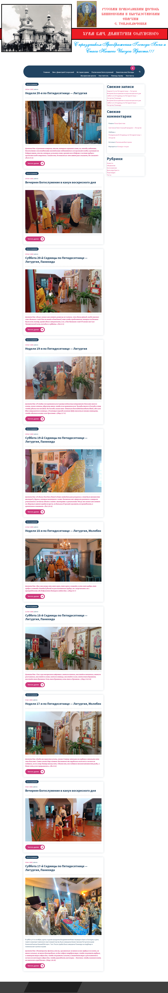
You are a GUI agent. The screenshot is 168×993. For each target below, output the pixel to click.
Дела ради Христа (113, 170)
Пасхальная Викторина (124, 142)
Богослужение (32, 84)
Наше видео (111, 173)
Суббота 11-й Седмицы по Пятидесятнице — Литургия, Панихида (122, 104)
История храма (83, 72)
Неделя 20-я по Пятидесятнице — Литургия (56, 93)
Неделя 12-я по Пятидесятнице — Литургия (122, 91)
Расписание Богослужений (102, 72)
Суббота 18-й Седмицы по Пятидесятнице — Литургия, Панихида (56, 617)
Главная (46, 72)
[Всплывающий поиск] (140, 71)
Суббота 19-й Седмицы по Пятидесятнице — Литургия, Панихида (56, 440)
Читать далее (33, 163)
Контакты (130, 76)
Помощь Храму (117, 76)
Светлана (111, 128)
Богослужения (112, 168)
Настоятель (103, 76)
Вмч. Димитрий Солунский (63, 72)
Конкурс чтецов (123, 146)
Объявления (111, 166)
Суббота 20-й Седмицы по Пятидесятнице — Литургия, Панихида (56, 260)
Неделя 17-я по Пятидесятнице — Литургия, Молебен (63, 704)
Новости (110, 163)
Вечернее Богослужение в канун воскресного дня (60, 182)
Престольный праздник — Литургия (128, 128)
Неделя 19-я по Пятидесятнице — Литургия (56, 349)
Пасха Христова (119, 123)
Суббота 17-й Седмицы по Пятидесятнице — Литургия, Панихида (56, 868)
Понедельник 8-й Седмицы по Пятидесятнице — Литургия (125, 136)
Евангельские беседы (125, 72)
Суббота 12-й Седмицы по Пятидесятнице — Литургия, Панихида (122, 97)
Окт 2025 (29, 89)
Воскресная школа (88, 76)
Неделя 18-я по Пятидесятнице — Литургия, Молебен (63, 531)
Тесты (109, 175)
